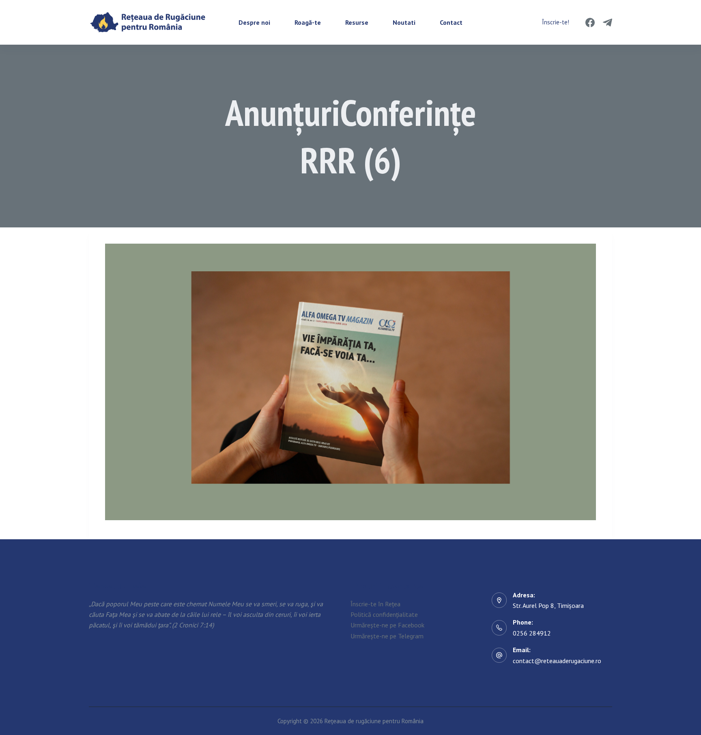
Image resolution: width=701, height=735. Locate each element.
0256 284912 (532, 633)
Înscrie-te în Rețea (375, 604)
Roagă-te (308, 22)
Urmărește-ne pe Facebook (387, 625)
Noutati (404, 22)
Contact (451, 22)
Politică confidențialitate (384, 614)
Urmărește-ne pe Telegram (387, 636)
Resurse (356, 22)
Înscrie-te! (555, 22)
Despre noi (254, 22)
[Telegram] (607, 22)
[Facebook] (590, 22)
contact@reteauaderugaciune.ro (557, 661)
